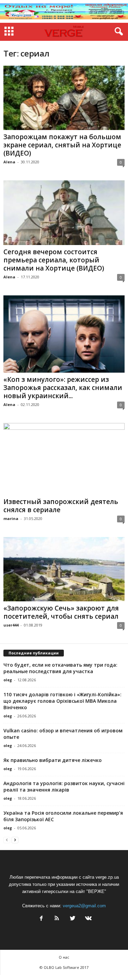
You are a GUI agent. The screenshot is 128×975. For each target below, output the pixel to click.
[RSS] (57, 919)
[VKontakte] (88, 919)
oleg (7, 679)
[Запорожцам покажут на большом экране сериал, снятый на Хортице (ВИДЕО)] (64, 98)
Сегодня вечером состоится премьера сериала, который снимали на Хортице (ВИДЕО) (53, 260)
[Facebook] (41, 919)
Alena (9, 161)
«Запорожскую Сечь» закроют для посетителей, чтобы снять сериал (61, 612)
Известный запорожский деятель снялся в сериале (60, 505)
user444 (10, 625)
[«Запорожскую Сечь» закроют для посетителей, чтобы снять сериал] (64, 569)
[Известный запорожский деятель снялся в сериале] (64, 459)
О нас (64, 957)
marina (10, 518)
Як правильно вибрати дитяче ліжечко (52, 760)
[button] (117, 31)
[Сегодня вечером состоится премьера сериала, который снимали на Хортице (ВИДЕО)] (64, 212)
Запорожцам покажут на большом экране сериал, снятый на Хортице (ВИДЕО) (62, 145)
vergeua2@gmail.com (84, 905)
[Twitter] (73, 919)
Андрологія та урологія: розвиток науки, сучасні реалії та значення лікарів (64, 786)
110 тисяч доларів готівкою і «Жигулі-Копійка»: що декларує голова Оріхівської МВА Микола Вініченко (62, 701)
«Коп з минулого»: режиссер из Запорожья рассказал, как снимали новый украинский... (62, 387)
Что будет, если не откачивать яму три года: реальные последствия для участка (60, 668)
